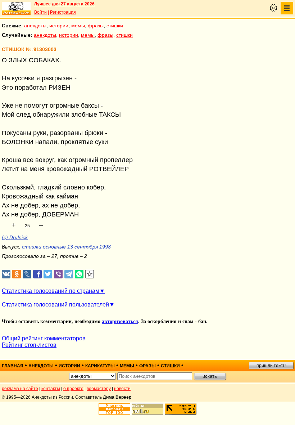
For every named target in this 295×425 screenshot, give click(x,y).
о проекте (73, 388)
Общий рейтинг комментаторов (44, 338)
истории (58, 25)
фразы (96, 25)
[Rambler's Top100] (114, 409)
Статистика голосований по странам (50, 291)
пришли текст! (271, 365)
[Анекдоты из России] (16, 8)
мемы (78, 25)
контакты (50, 388)
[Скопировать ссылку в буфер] (89, 274)
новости (122, 388)
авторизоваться (120, 321)
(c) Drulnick (15, 237)
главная (12, 365)
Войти (40, 12)
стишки (114, 25)
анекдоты (35, 25)
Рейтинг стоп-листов (29, 345)
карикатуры (100, 365)
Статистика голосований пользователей (55, 304)
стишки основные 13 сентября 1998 (66, 247)
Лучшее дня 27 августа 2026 (64, 3)
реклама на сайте (20, 388)
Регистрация (63, 12)
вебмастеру (99, 388)
